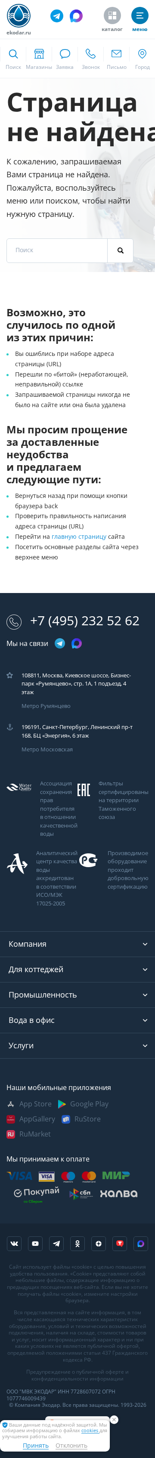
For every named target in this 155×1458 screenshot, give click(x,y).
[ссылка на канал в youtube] (35, 1243)
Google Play (89, 1104)
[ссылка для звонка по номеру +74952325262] (90, 58)
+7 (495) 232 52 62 (85, 620)
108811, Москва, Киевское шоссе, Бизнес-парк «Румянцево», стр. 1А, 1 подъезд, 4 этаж (76, 683)
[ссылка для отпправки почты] (116, 58)
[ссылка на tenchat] (119, 1243)
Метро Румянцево (46, 706)
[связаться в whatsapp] (65, 58)
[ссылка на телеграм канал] (56, 15)
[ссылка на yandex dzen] (98, 1243)
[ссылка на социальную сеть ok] (77, 1243)
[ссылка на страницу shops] (39, 58)
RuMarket (35, 1134)
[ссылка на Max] (140, 1243)
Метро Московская (47, 749)
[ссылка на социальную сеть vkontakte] (14, 1243)
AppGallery (37, 1119)
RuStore (87, 1119)
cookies (90, 1430)
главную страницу (80, 536)
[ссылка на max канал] (76, 15)
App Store (35, 1104)
